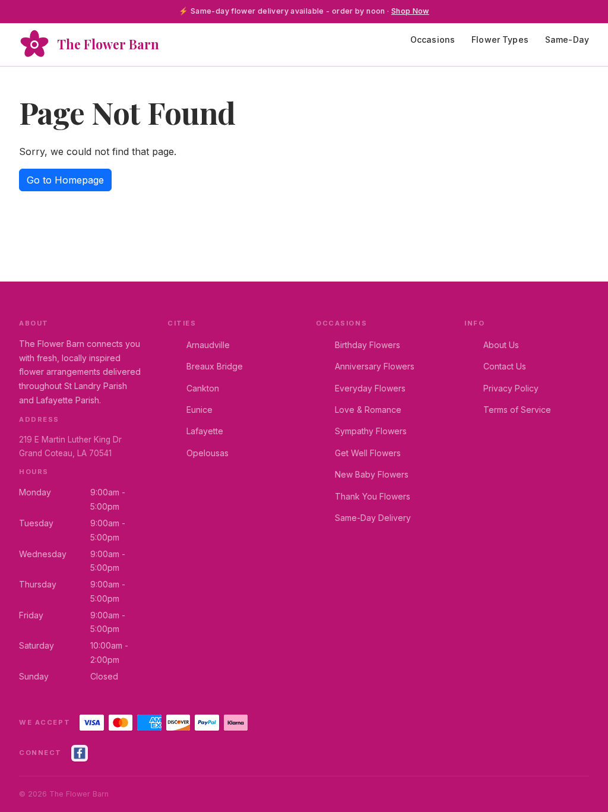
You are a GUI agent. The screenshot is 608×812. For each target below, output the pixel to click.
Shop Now (410, 11)
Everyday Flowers (370, 388)
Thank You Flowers (372, 496)
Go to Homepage (65, 180)
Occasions (432, 39)
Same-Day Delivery (373, 518)
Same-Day (567, 39)
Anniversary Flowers (374, 366)
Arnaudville (208, 345)
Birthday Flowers (367, 345)
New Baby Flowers (371, 474)
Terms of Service (517, 410)
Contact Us (504, 366)
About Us (501, 345)
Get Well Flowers (368, 453)
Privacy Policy (511, 388)
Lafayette (204, 431)
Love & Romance (368, 410)
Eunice (199, 410)
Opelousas (207, 453)
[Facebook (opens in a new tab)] (79, 753)
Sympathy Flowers (371, 431)
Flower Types (499, 39)
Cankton (202, 388)
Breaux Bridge (214, 366)
